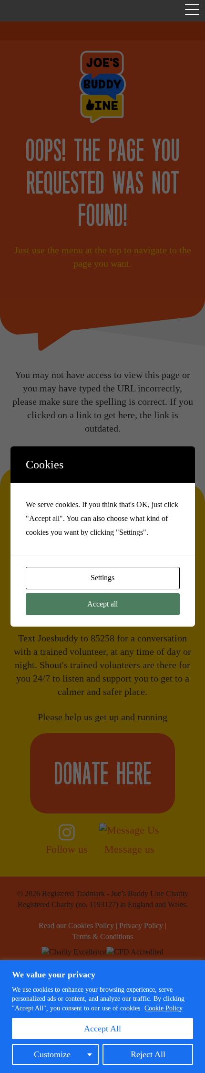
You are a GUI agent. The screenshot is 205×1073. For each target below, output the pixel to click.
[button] (192, 11)
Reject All (148, 1054)
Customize (52, 1054)
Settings (102, 578)
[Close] (195, 968)
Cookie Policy (163, 1008)
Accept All (102, 1028)
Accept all (102, 604)
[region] (102, 1016)
